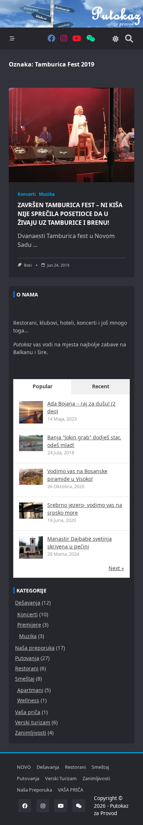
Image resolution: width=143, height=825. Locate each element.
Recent (100, 386)
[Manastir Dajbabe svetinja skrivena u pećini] (31, 548)
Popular (42, 386)
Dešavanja (27, 602)
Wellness (28, 700)
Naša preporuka (35, 647)
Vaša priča (27, 712)
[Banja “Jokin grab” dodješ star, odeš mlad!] (31, 443)
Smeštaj (24, 678)
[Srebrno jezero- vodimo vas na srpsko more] (31, 510)
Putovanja (27, 658)
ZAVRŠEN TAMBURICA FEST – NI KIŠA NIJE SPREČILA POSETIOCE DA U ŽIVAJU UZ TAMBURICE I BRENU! (70, 214)
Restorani (26, 668)
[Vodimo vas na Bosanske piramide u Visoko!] (31, 476)
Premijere (29, 624)
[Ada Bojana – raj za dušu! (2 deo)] (31, 413)
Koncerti (27, 194)
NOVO (24, 767)
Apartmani (30, 690)
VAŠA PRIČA (70, 789)
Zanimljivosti (30, 732)
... (35, 245)
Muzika (47, 194)
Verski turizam (32, 722)
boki (28, 265)
